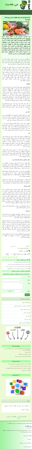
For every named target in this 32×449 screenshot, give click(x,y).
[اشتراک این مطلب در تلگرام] (11, 257)
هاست (20, 59)
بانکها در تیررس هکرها (26, 370)
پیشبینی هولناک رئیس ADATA (24, 354)
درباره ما (29, 439)
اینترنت (19, 406)
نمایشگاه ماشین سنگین (24, 322)
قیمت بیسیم (27, 319)
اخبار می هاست (10, 416)
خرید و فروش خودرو (25, 309)
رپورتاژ (27, 409)
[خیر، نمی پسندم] (7, 254)
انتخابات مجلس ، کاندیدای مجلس (22, 305)
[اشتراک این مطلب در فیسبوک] (8, 257)
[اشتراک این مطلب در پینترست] (14, 257)
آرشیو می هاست (27, 447)
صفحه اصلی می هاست (20, 417)
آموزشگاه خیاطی (26, 302)
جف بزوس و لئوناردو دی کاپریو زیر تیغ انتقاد (22, 262)
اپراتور (6, 406)
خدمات (10, 406)
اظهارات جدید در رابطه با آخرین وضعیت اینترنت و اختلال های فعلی (18, 268)
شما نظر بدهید (27, 352)
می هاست (11, 4)
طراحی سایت (26, 312)
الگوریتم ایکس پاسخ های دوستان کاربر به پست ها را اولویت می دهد (18, 266)
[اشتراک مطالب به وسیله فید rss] (3, 257)
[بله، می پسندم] (14, 254)
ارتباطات (26, 406)
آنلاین (14, 406)
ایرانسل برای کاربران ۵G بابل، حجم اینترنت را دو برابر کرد (20, 366)
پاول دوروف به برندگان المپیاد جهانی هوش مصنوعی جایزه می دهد (19, 264)
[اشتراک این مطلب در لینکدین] (6, 257)
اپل (22, 406)
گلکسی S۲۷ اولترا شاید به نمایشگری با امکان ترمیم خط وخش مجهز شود (18, 368)
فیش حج (28, 316)
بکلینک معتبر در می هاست (25, 443)
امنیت (22, 409)
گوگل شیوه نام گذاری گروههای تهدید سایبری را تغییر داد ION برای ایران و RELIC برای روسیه (17, 349)
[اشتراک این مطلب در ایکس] (16, 257)
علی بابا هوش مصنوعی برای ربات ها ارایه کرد (22, 356)
